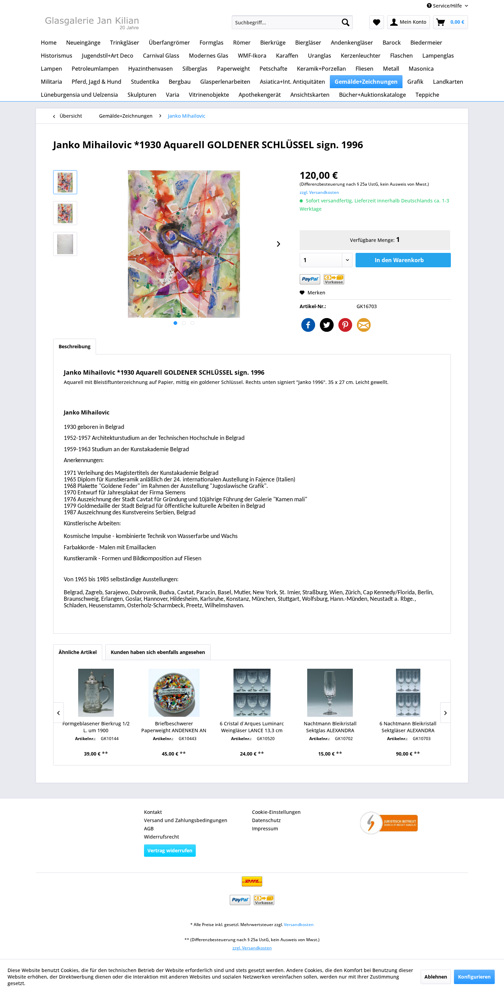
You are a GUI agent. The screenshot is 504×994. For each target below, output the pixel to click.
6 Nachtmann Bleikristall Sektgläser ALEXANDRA (408, 727)
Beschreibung (75, 346)
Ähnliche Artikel (78, 652)
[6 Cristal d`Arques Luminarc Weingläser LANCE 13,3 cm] (252, 693)
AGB (149, 828)
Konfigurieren (474, 976)
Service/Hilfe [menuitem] (447, 5)
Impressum (265, 828)
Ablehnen (435, 976)
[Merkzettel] (376, 22)
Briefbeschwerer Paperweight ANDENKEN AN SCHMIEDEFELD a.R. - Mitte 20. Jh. (173, 727)
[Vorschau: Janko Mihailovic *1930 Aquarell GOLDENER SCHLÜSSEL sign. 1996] (65, 182)
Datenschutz (266, 820)
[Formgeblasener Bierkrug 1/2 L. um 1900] (96, 693)
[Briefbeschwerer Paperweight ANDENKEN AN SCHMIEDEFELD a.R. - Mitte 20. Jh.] (174, 693)
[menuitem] (292, 22)
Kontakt (153, 812)
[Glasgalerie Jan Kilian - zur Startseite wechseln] (91, 24)
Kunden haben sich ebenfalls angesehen (158, 652)
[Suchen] (345, 22)
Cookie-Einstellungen (276, 812)
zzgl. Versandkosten (319, 192)
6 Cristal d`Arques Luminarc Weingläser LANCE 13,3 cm (252, 727)
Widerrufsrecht (161, 836)
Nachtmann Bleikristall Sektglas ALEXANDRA (330, 727)
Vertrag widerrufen (169, 850)
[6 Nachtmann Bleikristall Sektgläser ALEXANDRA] (408, 693)
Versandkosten (299, 924)
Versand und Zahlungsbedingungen (185, 820)
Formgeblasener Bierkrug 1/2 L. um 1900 (96, 727)
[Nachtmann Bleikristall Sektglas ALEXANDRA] (330, 693)
